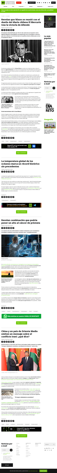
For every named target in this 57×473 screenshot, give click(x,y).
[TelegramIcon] (43, 3)
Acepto (49, 92)
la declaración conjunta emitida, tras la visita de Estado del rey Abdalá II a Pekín (20, 379)
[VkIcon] (37, 3)
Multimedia (39, 6)
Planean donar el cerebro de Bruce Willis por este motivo (49, 75)
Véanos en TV (32, 2)
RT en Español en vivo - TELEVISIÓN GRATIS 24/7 (49, 25)
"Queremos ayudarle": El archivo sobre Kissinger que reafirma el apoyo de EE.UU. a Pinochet (7, 106)
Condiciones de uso (28, 456)
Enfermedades (24, 311)
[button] (50, 19)
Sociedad (35, 311)
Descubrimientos (16, 311)
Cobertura (28, 452)
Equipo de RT (50, 6)
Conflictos (13, 424)
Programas (21, 6)
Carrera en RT (28, 453)
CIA (3, 141)
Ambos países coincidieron (6, 382)
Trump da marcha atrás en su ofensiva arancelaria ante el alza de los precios (49, 59)
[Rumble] (39, 3)
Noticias (5, 6)
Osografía (48, 119)
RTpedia (17, 452)
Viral (13, 6)
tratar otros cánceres (33, 283)
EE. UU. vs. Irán (20, 424)
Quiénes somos (27, 446)
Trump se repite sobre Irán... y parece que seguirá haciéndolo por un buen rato (49, 131)
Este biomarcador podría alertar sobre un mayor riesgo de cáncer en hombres (6, 280)
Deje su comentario (21, 152)
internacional (13, 200)
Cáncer (8, 311)
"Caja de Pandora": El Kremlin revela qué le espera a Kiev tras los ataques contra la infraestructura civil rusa (49, 43)
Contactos (28, 448)
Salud (30, 311)
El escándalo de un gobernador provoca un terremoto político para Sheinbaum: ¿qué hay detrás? (49, 67)
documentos (5, 129)
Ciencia (3, 311)
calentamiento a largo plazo (33, 188)
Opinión (30, 6)
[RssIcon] (49, 450)
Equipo (27, 450)
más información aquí (32, 471)
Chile (7, 141)
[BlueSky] (45, 3)
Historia (20, 141)
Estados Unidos (13, 141)
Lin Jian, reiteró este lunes (34, 389)
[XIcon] (41, 3)
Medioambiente (5, 200)
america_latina (27, 141)
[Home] (3, 2)
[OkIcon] (47, 3)
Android (36, 445)
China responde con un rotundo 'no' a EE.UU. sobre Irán (7, 398)
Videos (17, 448)
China (7, 424)
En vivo (18, 2)
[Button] (25, 2)
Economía (27, 424)
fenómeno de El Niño (8, 189)
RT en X (7, 465)
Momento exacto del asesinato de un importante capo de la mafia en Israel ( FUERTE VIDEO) (49, 52)
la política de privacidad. (49, 92)
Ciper (10, 76)
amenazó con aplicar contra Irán (20, 402)
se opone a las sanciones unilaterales (27, 390)
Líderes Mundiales (18, 454)
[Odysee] (49, 448)
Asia (3, 424)
